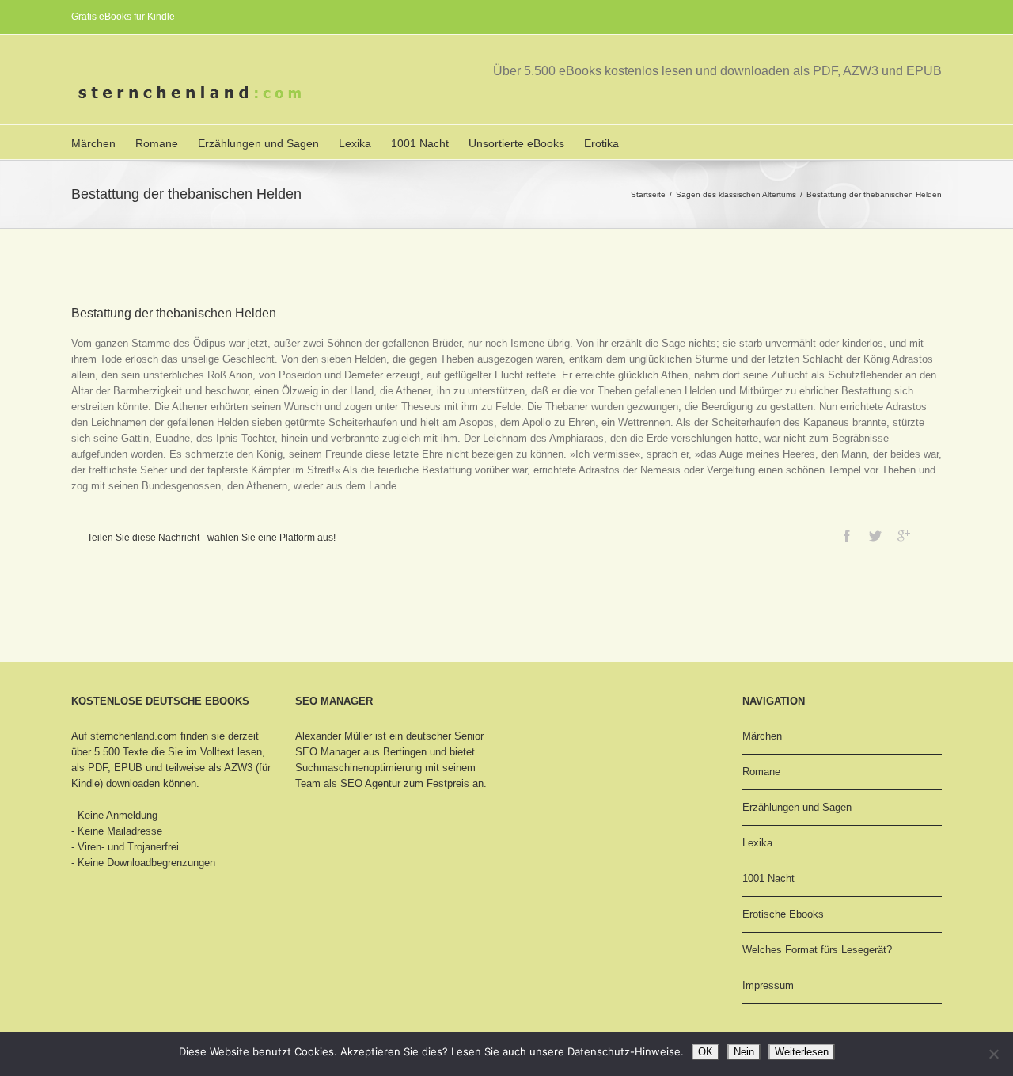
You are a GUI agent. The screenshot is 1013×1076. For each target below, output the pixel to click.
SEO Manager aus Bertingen (361, 752)
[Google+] (903, 536)
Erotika (601, 143)
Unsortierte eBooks (516, 143)
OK (705, 1052)
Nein (744, 1052)
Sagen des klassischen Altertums (736, 194)
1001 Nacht (420, 143)
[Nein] (993, 1054)
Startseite (648, 194)
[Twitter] (875, 536)
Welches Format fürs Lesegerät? (817, 950)
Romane (156, 143)
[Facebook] (846, 536)
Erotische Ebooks (783, 914)
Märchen (93, 143)
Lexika (355, 143)
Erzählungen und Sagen (258, 143)
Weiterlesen (802, 1052)
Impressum (768, 985)
